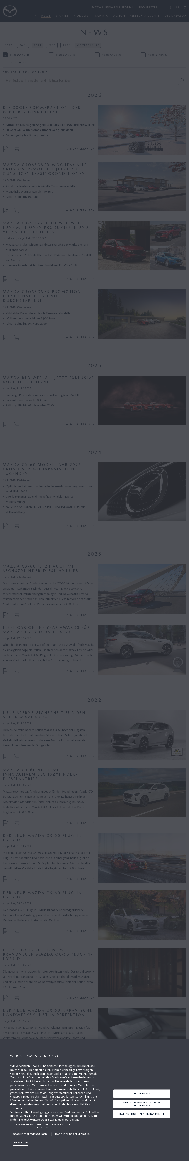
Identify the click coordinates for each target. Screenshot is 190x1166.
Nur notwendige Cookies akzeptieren (142, 1103)
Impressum (20, 1142)
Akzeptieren (141, 1093)
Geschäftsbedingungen (30, 1134)
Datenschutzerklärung (72, 1134)
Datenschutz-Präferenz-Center (142, 1114)
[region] (94, 1100)
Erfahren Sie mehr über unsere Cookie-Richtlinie (44, 1125)
